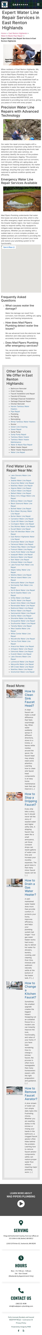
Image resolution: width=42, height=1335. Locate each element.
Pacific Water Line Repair (21, 600)
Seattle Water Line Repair (21, 480)
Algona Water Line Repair (21, 488)
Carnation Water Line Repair (22, 519)
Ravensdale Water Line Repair (23, 605)
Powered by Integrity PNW (21, 1327)
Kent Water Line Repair (20, 560)
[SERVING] (21, 1222)
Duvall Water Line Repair (21, 529)
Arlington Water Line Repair (22, 649)
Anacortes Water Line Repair (22, 483)
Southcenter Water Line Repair (23, 623)
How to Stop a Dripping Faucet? (31, 799)
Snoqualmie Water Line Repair (23, 621)
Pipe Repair (15, 411)
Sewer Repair (16, 429)
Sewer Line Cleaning (19, 427)
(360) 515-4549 (21, 1303)
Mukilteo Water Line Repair (22, 486)
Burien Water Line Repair (21, 516)
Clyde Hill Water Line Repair (22, 521)
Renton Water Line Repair (21, 611)
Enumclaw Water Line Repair (22, 542)
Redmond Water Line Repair (22, 608)
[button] (38, 4)
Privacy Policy (21, 1323)
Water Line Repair (18, 452)
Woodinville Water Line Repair (23, 639)
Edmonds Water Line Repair (22, 651)
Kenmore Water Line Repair (22, 557)
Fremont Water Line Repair (21, 549)
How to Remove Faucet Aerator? (31, 1094)
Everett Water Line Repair (21, 654)
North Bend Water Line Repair (23, 590)
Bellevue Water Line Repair (21, 501)
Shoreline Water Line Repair (22, 618)
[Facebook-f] (18, 1331)
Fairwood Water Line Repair (22, 544)
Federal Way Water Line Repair (23, 547)
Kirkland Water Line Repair (21, 562)
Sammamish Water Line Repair (23, 613)
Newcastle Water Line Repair (22, 582)
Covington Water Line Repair (22, 524)
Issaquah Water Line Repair (22, 554)
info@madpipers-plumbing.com (21, 1306)
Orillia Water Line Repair (20, 598)
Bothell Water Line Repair (21, 508)
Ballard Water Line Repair (21, 493)
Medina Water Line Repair (21, 575)
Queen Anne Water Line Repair (23, 603)
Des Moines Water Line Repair (23, 526)
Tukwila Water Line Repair (21, 626)
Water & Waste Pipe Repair (21, 445)
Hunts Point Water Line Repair (23, 552)
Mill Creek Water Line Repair (22, 667)
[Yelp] (23, 1331)
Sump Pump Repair (18, 434)
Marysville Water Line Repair (22, 664)
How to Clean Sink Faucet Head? (30, 698)
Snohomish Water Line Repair (23, 672)
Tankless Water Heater (20, 437)
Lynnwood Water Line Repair (22, 662)
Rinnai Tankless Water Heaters (23, 422)
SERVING (21, 1230)
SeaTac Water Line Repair (21, 616)
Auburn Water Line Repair (21, 491)
